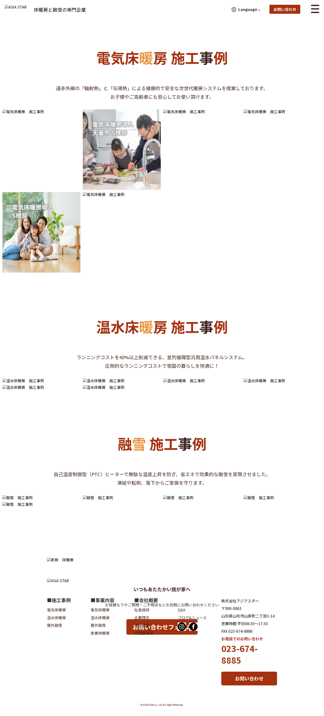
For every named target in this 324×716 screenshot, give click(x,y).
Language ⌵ (249, 9)
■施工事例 (59, 600)
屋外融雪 (54, 625)
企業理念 (141, 617)
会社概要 (141, 625)
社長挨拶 (141, 610)
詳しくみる (138, 164)
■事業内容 (102, 600)
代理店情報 (143, 633)
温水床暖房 (56, 617)
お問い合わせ (284, 9)
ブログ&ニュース (192, 617)
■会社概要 (146, 600)
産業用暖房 (100, 633)
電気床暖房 (56, 610)
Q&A (181, 610)
